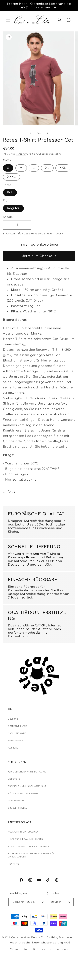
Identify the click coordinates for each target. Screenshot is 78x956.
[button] (8, 19)
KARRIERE (13, 748)
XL (47, 167)
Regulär (13, 208)
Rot (10, 192)
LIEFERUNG (14, 779)
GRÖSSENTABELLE (17, 808)
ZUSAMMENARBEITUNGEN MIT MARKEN (28, 846)
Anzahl (8, 217)
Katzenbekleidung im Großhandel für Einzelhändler (31, 855)
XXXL (11, 176)
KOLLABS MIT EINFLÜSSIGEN (23, 832)
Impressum (63, 949)
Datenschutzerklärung (47, 942)
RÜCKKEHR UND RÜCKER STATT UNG (27, 786)
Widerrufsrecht (20, 942)
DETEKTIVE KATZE (17, 726)
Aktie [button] (12, 491)
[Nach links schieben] (30, 132)
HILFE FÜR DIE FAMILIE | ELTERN (25, 839)
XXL (63, 167)
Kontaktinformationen (38, 949)
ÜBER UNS (13, 719)
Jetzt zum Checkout (39, 256)
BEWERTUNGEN (16, 801)
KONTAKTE (13, 864)
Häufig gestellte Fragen (23, 794)
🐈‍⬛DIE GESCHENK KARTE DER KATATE (27, 772)
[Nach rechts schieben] (47, 132)
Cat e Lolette (20, 937)
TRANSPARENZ (15, 741)
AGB (68, 942)
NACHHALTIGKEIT (17, 733)
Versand (21, 154)
